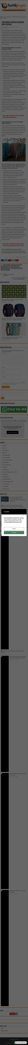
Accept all (14, 532)
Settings (14, 528)
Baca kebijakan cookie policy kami (13, 522)
